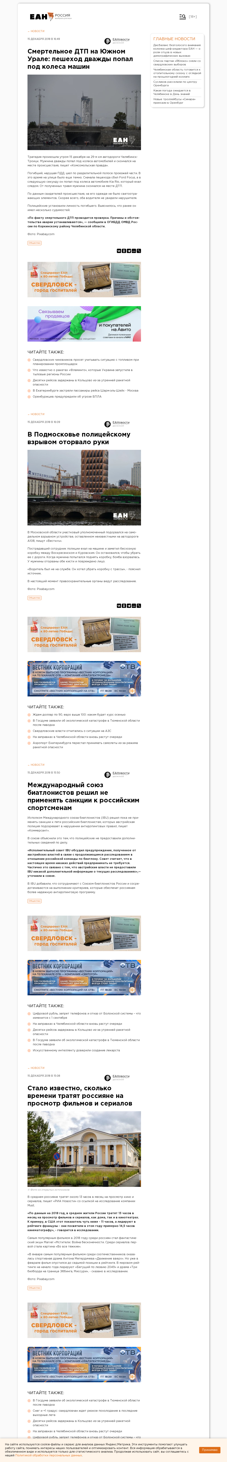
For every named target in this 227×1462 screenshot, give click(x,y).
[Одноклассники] (124, 251)
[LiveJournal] (139, 251)
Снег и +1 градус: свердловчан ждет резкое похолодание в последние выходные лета (85, 1413)
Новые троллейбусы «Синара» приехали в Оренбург (174, 101)
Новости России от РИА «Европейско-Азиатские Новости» (42, 16)
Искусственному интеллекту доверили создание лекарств (76, 1050)
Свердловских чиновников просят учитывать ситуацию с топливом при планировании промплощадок (86, 362)
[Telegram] (129, 251)
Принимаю (210, 1450)
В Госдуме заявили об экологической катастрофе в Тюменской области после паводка (86, 722)
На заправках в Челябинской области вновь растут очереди (77, 737)
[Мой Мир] (134, 251)
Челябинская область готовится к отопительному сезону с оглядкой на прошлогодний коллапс (177, 73)
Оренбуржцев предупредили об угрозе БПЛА (67, 396)
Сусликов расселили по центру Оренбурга (175, 84)
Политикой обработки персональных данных (48, 1455)
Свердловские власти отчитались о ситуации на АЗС (72, 731)
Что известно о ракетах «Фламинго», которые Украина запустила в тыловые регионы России (83, 372)
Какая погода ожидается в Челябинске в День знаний (172, 92)
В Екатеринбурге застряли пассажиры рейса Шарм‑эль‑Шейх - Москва (85, 390)
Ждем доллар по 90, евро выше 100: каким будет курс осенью (79, 714)
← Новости (35, 31)
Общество (34, 243)
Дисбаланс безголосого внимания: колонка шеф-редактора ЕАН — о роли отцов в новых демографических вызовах (177, 50)
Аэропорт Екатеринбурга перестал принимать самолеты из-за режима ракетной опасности (85, 745)
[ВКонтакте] (119, 251)
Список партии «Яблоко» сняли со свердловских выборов (177, 63)
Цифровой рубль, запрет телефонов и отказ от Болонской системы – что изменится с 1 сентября (87, 1015)
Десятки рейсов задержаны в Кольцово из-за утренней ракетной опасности (81, 382)
